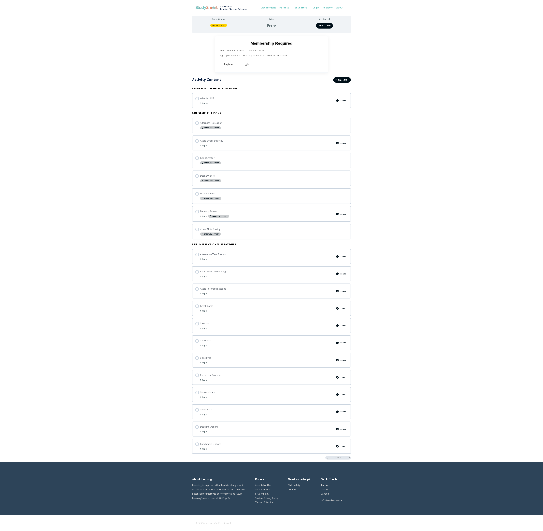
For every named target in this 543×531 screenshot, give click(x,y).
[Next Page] (349, 458)
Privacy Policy (262, 493)
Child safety (294, 485)
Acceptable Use (263, 485)
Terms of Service (264, 502)
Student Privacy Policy (266, 498)
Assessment (268, 7)
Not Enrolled (218, 25)
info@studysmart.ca (331, 500)
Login (316, 7)
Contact (292, 489)
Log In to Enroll (324, 26)
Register (328, 7)
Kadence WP (238, 523)
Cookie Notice (262, 489)
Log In (246, 64)
